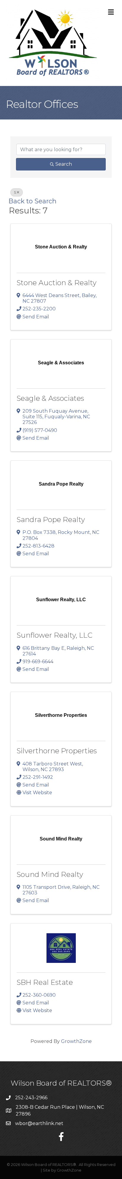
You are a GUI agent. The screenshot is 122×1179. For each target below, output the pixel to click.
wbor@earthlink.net (39, 1123)
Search (63, 164)
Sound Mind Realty (50, 874)
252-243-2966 (31, 1097)
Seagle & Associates (50, 398)
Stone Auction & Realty (57, 282)
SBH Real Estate (45, 982)
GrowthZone (76, 1041)
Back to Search (33, 201)
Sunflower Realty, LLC (54, 635)
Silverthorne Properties (57, 750)
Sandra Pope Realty (51, 519)
